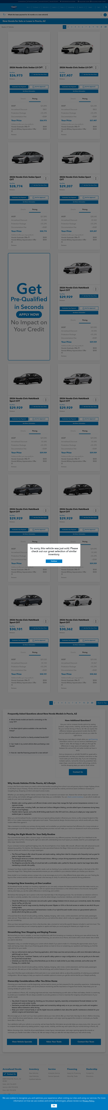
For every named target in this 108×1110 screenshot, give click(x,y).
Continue (54, 561)
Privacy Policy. (89, 1101)
